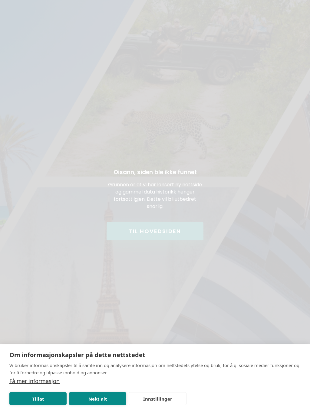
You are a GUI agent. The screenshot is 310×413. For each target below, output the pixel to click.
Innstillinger (157, 399)
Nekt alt (97, 399)
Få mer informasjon (34, 381)
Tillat (38, 399)
